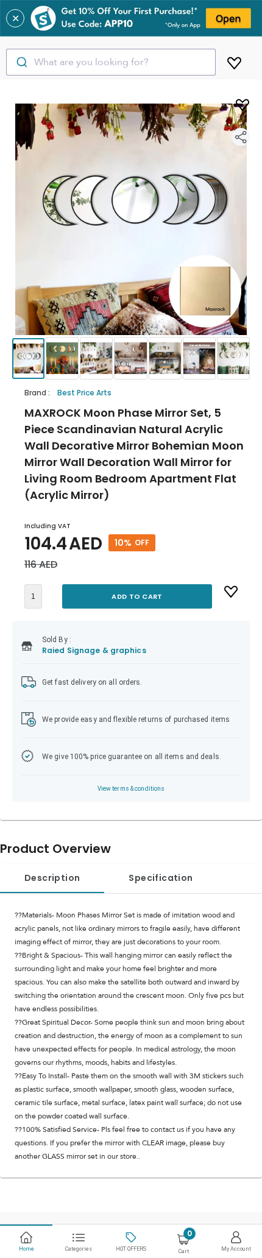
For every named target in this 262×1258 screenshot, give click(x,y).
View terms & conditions (131, 788)
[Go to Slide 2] (62, 358)
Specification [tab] (161, 878)
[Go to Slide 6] (199, 358)
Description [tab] (52, 878)
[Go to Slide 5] (165, 358)
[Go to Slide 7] (233, 358)
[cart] (234, 61)
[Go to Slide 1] (28, 358)
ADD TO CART (137, 596)
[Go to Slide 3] (96, 358)
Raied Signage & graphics (94, 650)
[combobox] (111, 62)
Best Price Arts (84, 392)
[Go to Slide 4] (130, 358)
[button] (131, 219)
